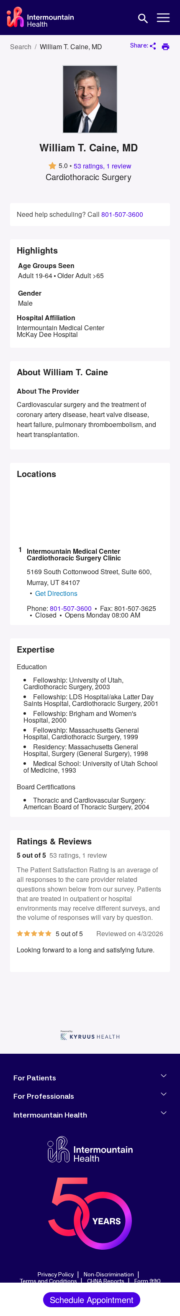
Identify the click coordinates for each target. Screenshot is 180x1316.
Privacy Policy (56, 1275)
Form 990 (147, 1281)
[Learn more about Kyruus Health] (90, 1036)
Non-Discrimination (109, 1275)
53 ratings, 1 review (102, 166)
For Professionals (43, 1096)
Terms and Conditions (48, 1281)
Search (20, 46)
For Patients (34, 1078)
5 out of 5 (31, 855)
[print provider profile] (165, 47)
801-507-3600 (122, 214)
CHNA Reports (105, 1281)
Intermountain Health (50, 1115)
